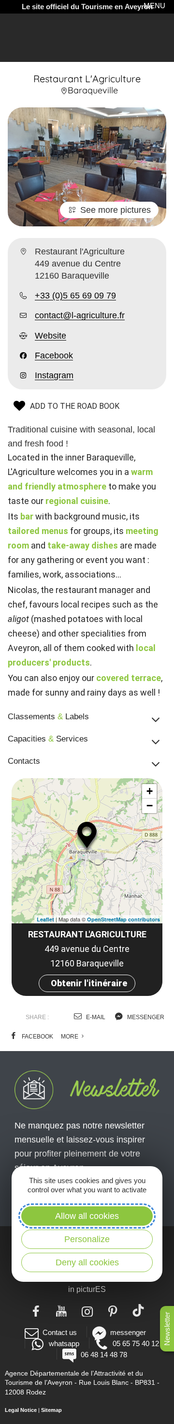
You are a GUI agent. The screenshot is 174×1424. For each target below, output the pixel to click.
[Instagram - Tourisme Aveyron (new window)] (87, 1310)
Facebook (54, 355)
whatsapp (64, 1343)
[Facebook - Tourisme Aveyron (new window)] (36, 1310)
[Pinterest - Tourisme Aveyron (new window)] (113, 1310)
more (70, 1036)
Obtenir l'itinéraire (89, 983)
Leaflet (45, 919)
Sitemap (51, 1410)
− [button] (149, 806)
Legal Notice (21, 1410)
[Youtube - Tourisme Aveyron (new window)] (62, 1310)
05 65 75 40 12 (136, 1343)
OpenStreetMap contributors (123, 919)
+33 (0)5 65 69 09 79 (75, 295)
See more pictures (115, 210)
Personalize (87, 1239)
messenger (145, 1017)
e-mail (95, 1017)
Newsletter (167, 1329)
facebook (36, 1036)
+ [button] (149, 791)
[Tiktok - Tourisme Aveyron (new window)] (138, 1310)
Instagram (54, 375)
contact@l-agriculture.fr (80, 315)
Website (50, 336)
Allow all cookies (87, 1216)
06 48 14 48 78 (104, 1354)
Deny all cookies (87, 1262)
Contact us (60, 1332)
